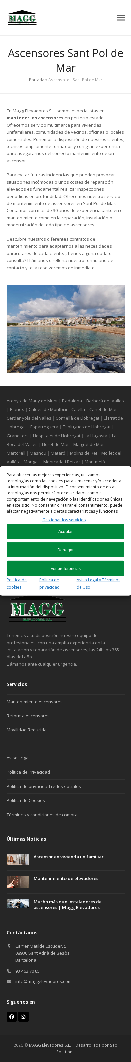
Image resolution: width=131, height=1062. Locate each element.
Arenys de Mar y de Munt (32, 401)
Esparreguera (44, 427)
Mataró (58, 453)
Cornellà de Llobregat (77, 418)
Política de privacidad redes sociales (44, 786)
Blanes (17, 409)
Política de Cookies (26, 800)
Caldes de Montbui (48, 409)
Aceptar (65, 531)
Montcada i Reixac (61, 462)
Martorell (16, 453)
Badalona (72, 401)
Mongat (31, 462)
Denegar (65, 550)
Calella (78, 409)
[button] (121, 17)
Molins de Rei (83, 453)
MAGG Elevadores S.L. (50, 1045)
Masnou (38, 453)
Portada (36, 80)
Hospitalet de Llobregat (56, 436)
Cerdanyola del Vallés (29, 418)
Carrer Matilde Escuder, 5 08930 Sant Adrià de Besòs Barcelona (42, 953)
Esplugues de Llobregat (87, 427)
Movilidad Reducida (27, 730)
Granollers (18, 436)
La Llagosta (96, 436)
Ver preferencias (66, 568)
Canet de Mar (103, 409)
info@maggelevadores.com (43, 981)
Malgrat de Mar (88, 444)
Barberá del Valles (105, 401)
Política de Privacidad (28, 772)
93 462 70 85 (27, 971)
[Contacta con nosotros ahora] (37, 621)
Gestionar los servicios (64, 520)
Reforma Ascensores (28, 716)
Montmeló (95, 462)
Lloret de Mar (55, 444)
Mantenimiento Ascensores (35, 702)
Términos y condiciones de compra (42, 815)
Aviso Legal (18, 758)
